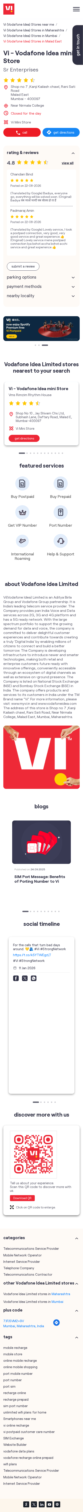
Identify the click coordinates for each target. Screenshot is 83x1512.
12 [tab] (63, 454)
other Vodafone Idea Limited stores (38, 1283)
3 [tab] (43, 346)
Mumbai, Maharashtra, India (23, 1326)
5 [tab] (38, 454)
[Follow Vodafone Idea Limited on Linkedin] (41, 1504)
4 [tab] (34, 454)
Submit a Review (23, 266)
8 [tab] (49, 454)
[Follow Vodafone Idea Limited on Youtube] (49, 1504)
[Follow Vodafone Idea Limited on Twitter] (34, 1504)
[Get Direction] (56, 1325)
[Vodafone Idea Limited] (8, 9)
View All (67, 163)
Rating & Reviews (23, 152)
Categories (14, 1237)
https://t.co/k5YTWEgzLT (32, 955)
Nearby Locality (20, 295)
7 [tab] (45, 454)
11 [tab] (59, 454)
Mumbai (57, 1302)
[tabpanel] (41, 328)
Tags (7, 1336)
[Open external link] (77, 63)
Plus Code (12, 1310)
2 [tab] (39, 346)
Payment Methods (24, 286)
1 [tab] (36, 346)
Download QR (22, 1198)
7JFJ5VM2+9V (13, 1321)
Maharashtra (61, 1294)
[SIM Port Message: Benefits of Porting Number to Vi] (41, 842)
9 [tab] (52, 454)
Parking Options (21, 277)
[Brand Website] (57, 1504)
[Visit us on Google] (26, 1504)
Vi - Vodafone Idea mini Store (38, 388)
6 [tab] (42, 454)
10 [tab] (56, 454)
